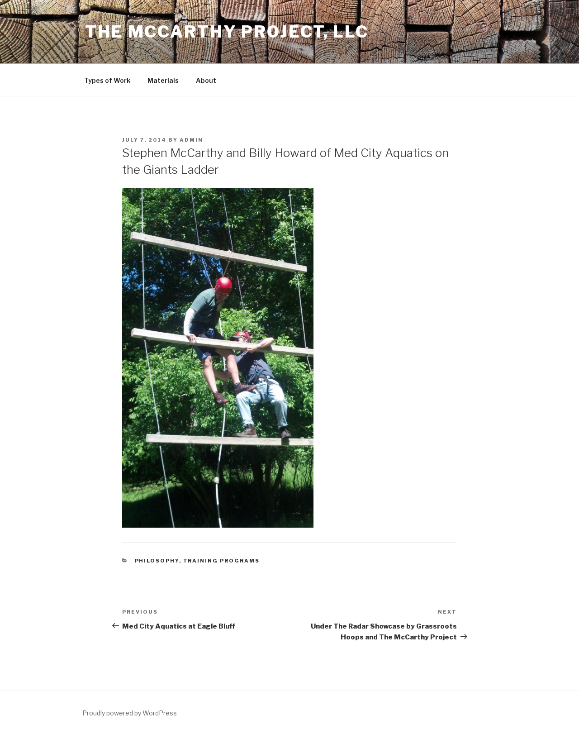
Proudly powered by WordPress (129, 713)
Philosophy (157, 561)
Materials (163, 80)
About (206, 80)
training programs (221, 561)
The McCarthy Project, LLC (227, 32)
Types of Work (107, 80)
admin (191, 140)
